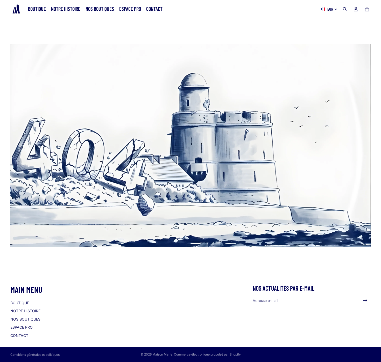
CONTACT (19, 335)
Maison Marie (162, 354)
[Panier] (367, 9)
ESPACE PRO (21, 327)
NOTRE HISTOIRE (25, 311)
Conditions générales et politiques (35, 355)
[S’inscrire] (365, 300)
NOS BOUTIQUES (25, 319)
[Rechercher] (344, 9)
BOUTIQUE (19, 302)
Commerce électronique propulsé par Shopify (207, 354)
